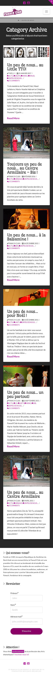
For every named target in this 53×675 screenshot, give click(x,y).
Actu (10, 76)
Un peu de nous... (15, 78)
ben (16, 246)
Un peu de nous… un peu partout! (25, 394)
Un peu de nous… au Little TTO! (25, 67)
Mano (25, 76)
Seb (34, 403)
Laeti (17, 322)
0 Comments (14, 81)
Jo (16, 403)
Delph (17, 76)
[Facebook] (24, 2)
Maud (32, 76)
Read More (13, 118)
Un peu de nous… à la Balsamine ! (26, 237)
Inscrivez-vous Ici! (21, 654)
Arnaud (18, 179)
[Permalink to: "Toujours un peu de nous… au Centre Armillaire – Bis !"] (26, 142)
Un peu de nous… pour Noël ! (22, 313)
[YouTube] (28, 2)
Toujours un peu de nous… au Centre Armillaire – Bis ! (24, 168)
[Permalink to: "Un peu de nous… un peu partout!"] (26, 376)
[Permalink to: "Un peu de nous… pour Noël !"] (26, 297)
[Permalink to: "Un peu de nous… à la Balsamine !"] (26, 219)
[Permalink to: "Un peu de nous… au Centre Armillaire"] (26, 471)
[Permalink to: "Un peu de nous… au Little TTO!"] (26, 52)
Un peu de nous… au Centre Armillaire (25, 494)
